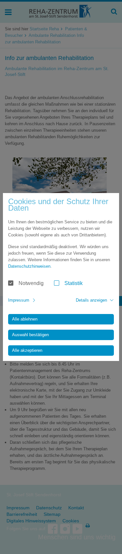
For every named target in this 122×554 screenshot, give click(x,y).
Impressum (18, 300)
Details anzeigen (91, 300)
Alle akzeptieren (27, 350)
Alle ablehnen (24, 319)
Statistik (73, 283)
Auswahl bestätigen (30, 334)
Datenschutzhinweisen (29, 266)
